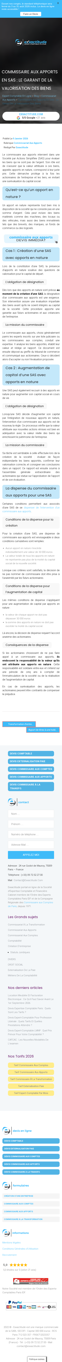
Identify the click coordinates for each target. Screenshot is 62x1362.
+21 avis (32, 116)
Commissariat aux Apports (28, 143)
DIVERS (12, 959)
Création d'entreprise (19, 946)
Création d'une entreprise (18, 1196)
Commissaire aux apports (18, 1211)
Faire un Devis (30, 14)
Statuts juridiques (20, 952)
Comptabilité (15, 940)
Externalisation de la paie (21, 970)
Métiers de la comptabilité (22, 975)
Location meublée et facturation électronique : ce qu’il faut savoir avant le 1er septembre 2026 (31, 999)
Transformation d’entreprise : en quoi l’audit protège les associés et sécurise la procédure (22, 724)
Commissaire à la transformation (23, 1219)
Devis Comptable (21, 753)
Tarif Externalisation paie (31, 1086)
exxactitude (22, 147)
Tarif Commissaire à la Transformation (31, 1079)
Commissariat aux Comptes (23, 935)
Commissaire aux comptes (18, 1204)
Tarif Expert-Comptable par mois (31, 1093)
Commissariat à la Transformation (26, 924)
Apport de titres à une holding (43, 730)
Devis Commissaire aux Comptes (31, 769)
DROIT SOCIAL (15, 964)
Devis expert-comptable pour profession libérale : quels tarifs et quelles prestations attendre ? (30, 1021)
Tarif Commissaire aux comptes (31, 1065)
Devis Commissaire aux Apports (31, 776)
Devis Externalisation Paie (27, 761)
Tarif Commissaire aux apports (31, 1072)
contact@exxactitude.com (28, 880)
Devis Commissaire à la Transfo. (25, 786)
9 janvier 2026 (20, 138)
